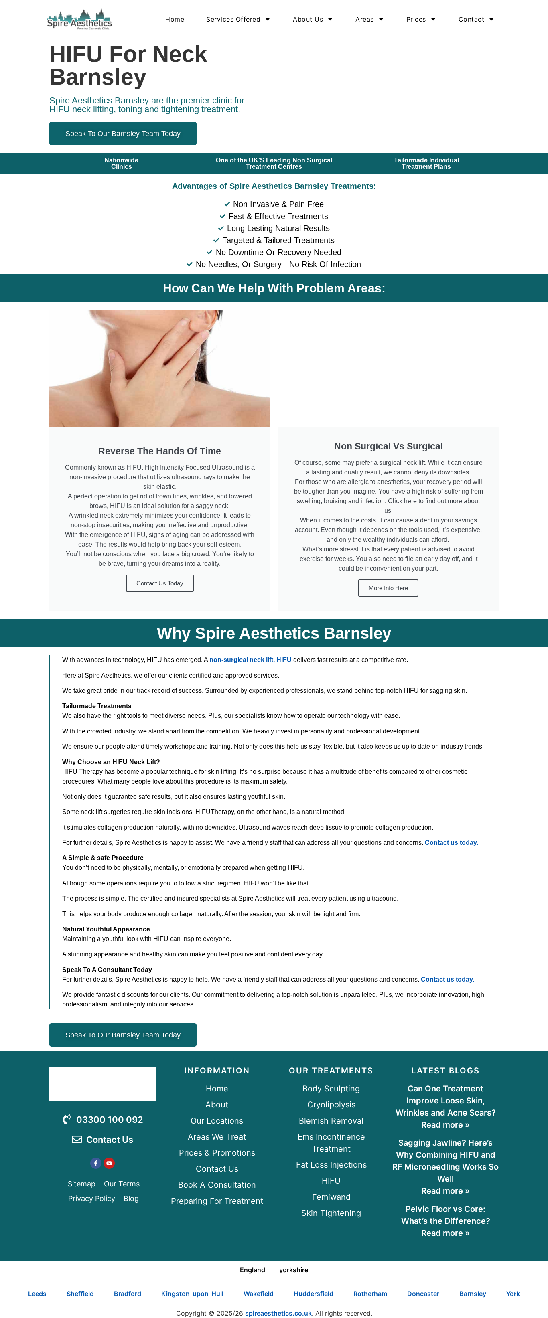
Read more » (445, 1125)
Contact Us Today (159, 583)
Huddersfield (313, 1294)
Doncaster (423, 1294)
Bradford (127, 1294)
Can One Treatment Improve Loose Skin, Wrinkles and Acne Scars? (446, 1101)
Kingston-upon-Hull (192, 1294)
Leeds (37, 1294)
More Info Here (388, 588)
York (513, 1294)
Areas (364, 19)
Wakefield (259, 1294)
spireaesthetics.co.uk (278, 1313)
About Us (308, 19)
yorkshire (293, 1270)
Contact (472, 19)
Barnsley (472, 1294)
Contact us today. (451, 842)
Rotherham (370, 1294)
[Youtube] (109, 1163)
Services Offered (233, 19)
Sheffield (80, 1294)
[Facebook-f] (95, 1163)
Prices (416, 19)
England (252, 1270)
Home (174, 19)
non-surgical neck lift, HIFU (250, 659)
